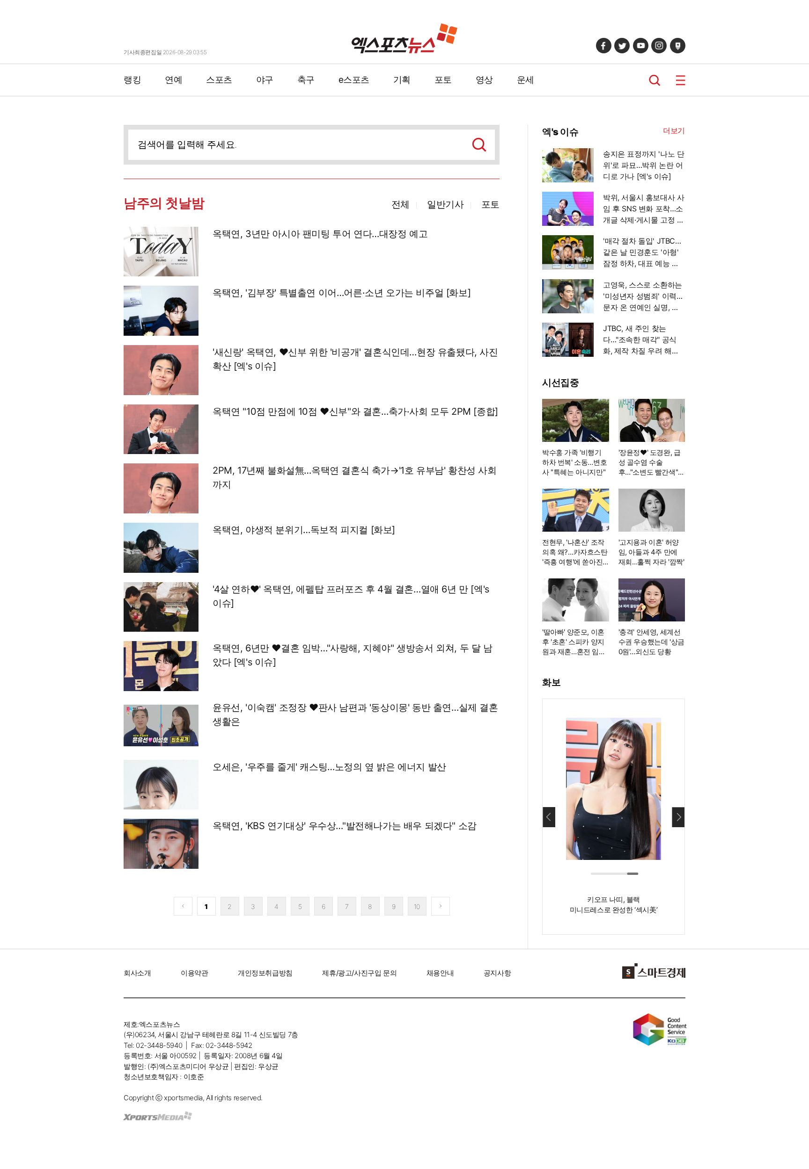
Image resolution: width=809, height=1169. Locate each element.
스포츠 (219, 79)
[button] (678, 817)
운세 (525, 79)
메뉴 (680, 80)
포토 (443, 79)
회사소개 (137, 972)
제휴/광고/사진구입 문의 (359, 972)
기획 (402, 79)
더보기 (674, 130)
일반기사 (445, 204)
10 (417, 906)
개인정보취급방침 (265, 972)
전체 (400, 204)
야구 (264, 79)
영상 (484, 79)
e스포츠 (353, 79)
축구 (306, 79)
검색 (655, 80)
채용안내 (440, 972)
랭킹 (132, 79)
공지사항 (497, 972)
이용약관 (194, 972)
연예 (173, 79)
